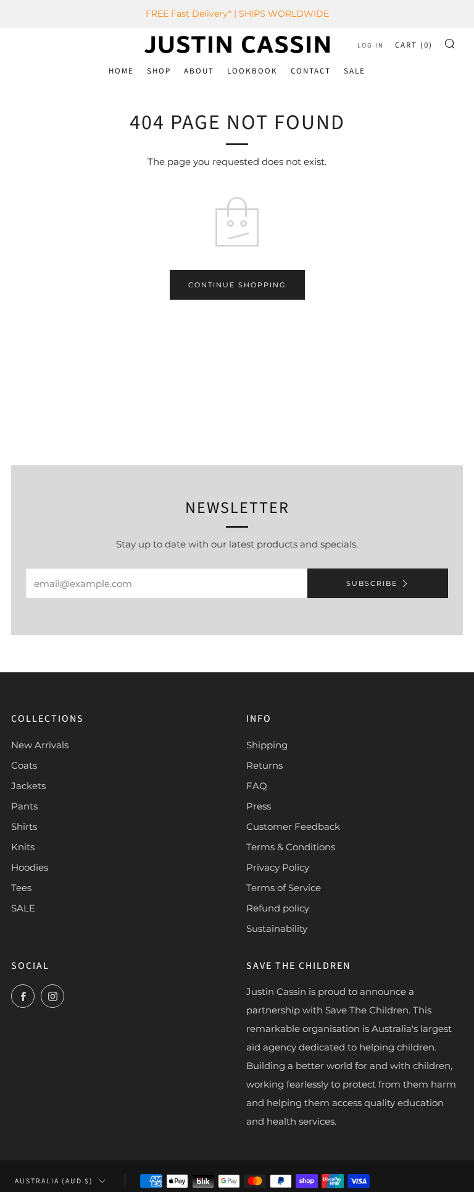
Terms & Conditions (290, 847)
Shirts (24, 826)
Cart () (414, 45)
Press (258, 806)
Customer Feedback (293, 826)
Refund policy (277, 908)
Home (121, 71)
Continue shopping (237, 285)
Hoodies (29, 867)
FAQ (256, 786)
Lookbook (252, 71)
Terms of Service (283, 888)
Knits (23, 847)
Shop (159, 71)
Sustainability (276, 928)
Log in (370, 45)
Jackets (28, 786)
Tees (21, 888)
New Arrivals (40, 745)
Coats (24, 765)
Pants (24, 806)
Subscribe (371, 583)
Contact (311, 71)
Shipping (267, 745)
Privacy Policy (277, 867)
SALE (354, 71)
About (199, 71)
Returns (264, 765)
